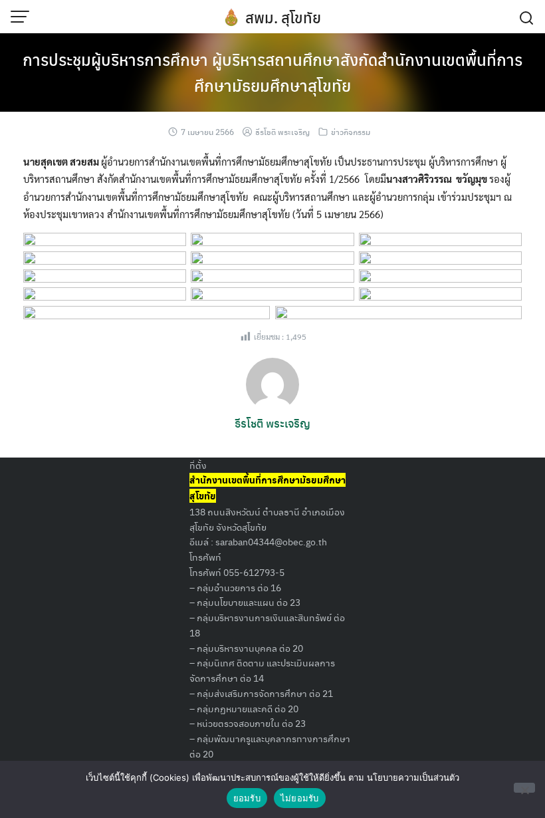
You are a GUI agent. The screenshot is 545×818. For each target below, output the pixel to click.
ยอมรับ (247, 798)
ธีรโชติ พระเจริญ (282, 132)
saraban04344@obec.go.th (271, 541)
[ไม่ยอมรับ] (524, 788)
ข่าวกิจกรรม (350, 132)
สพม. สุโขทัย (283, 17)
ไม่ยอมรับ (299, 798)
